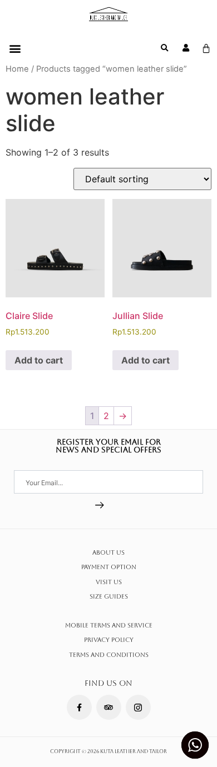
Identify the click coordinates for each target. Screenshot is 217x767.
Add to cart (38, 360)
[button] (15, 48)
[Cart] (206, 48)
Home (17, 69)
